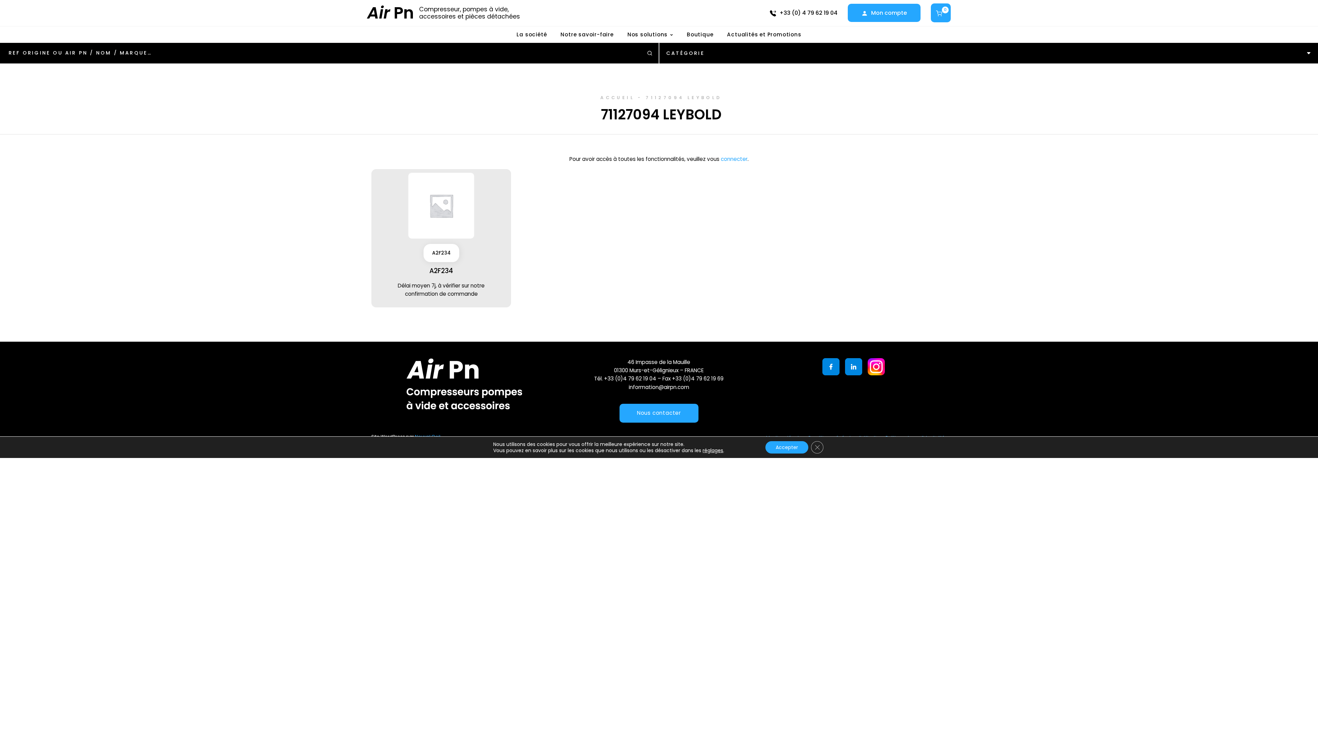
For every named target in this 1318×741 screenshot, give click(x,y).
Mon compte (889, 13)
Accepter (787, 447)
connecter (734, 159)
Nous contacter (659, 412)
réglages (713, 450)
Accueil (617, 98)
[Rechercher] (649, 53)
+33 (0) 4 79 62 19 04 (808, 13)
